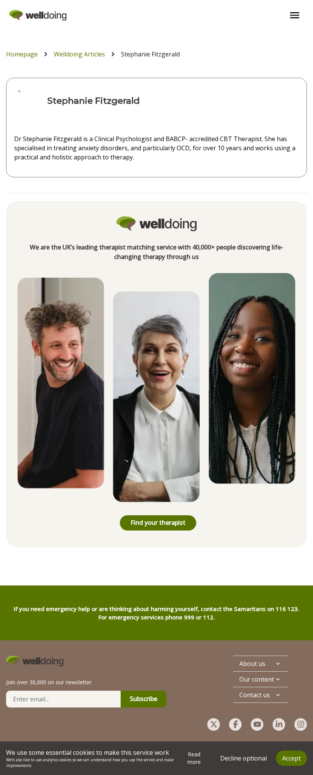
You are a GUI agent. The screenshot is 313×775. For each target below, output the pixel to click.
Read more (194, 758)
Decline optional (243, 758)
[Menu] (294, 15)
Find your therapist (158, 522)
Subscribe (143, 699)
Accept (291, 758)
